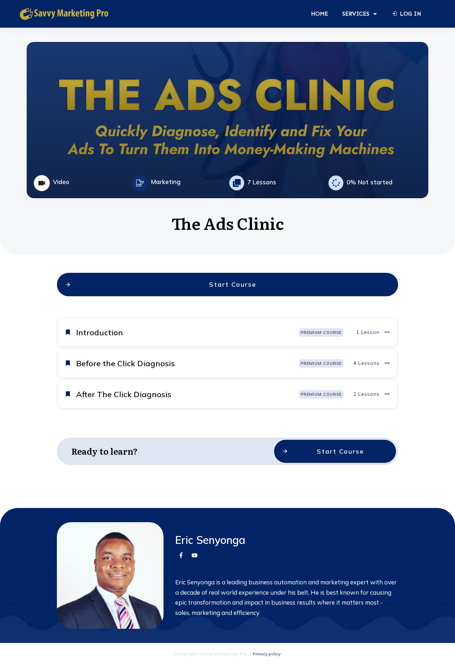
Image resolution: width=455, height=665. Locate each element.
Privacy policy (266, 653)
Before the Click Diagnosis (125, 363)
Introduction (99, 332)
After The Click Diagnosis (123, 394)
